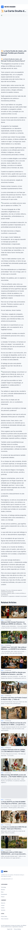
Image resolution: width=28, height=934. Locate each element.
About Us (3, 903)
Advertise (3, 910)
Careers (2, 907)
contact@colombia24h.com (7, 878)
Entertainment (4, 894)
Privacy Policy (4, 916)
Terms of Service (4, 918)
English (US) (9, 929)
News (2, 892)
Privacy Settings (17, 929)
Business (3, 889)
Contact (2, 905)
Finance (2, 896)
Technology (3, 887)
